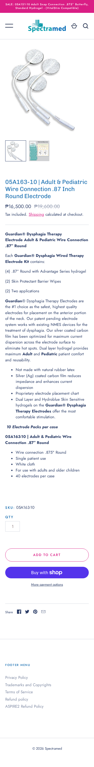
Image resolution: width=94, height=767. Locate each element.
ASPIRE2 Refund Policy (24, 706)
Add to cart (47, 554)
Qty (9, 517)
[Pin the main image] (35, 613)
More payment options (47, 584)
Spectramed (53, 748)
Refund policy (16, 699)
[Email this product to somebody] (43, 613)
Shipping (36, 214)
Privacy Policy (16, 677)
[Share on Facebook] (19, 613)
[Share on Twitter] (27, 613)
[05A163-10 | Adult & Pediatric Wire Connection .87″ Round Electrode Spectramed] (15, 150)
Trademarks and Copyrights (28, 685)
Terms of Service (19, 692)
